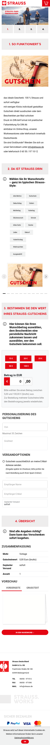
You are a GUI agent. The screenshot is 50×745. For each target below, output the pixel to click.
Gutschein (33, 196)
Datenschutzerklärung (24, 738)
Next (45, 276)
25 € (40, 358)
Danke (30, 225)
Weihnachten (18, 247)
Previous (4, 276)
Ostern (31, 203)
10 (41, 293)
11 (45, 293)
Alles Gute (17, 225)
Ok (25, 742)
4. (43, 29)
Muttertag (17, 211)
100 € (26, 366)
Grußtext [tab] (33, 587)
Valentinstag (18, 240)
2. (20, 29)
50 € (11, 366)
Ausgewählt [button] (17, 254)
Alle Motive (17, 196)
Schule (33, 218)
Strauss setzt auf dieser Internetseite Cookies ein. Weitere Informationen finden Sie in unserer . (24, 734)
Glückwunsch (18, 218)
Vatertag (31, 211)
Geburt (27, 232)
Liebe (15, 232)
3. (31, 29)
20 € (26, 358)
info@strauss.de (36, 147)
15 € (11, 358)
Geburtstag (17, 203)
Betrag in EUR (13, 375)
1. (7, 29)
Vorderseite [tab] (13, 587)
